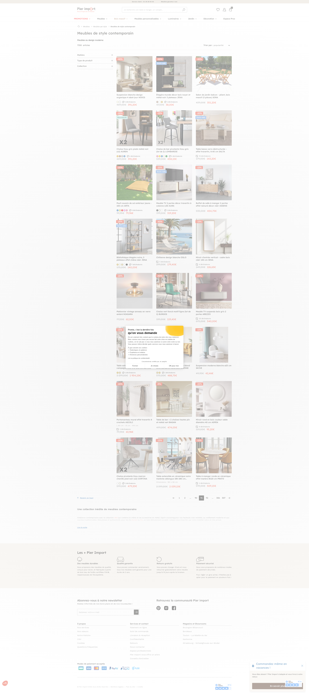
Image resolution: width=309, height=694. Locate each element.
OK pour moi (174, 366)
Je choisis (154, 366)
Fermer (135, 366)
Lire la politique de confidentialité (139, 358)
